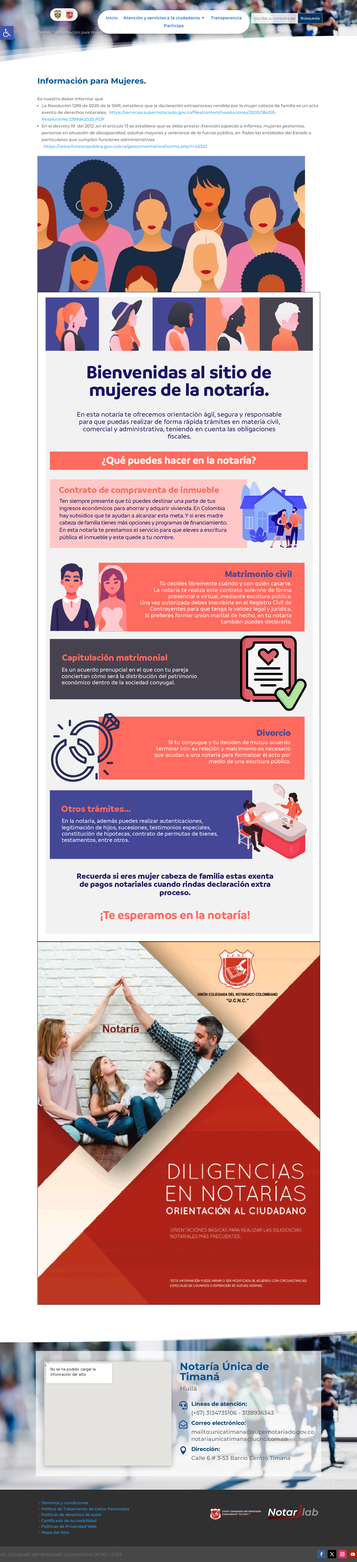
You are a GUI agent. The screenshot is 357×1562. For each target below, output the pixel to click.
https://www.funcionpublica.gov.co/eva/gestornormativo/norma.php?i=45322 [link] (125, 146)
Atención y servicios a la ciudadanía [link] (161, 18)
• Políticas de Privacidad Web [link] (67, 1526)
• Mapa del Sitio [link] (54, 1532)
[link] (7, 33)
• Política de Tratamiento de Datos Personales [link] (84, 1508)
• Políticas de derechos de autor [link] (70, 1514)
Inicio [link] (112, 18)
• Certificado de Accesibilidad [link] (67, 1520)
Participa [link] (174, 26)
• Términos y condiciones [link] (63, 1502)
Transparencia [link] (226, 18)
